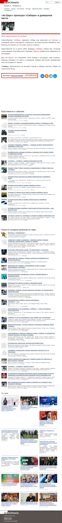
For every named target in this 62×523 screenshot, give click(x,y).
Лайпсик (36, 51)
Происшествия (37, 9)
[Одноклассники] (47, 76)
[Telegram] (51, 76)
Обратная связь (8, 517)
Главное (7, 9)
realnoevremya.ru (8, 31)
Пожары (46, 9)
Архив (13, 9)
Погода (28, 9)
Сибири (39, 49)
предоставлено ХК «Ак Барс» (16, 36)
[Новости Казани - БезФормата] (9, 2)
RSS (16, 521)
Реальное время (17, 75)
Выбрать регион (8, 519)
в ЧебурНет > (8, 10)
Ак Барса (9, 57)
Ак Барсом (53, 40)
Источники (20, 9)
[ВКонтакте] (42, 76)
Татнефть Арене (26, 45)
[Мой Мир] (55, 76)
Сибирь (17, 40)
